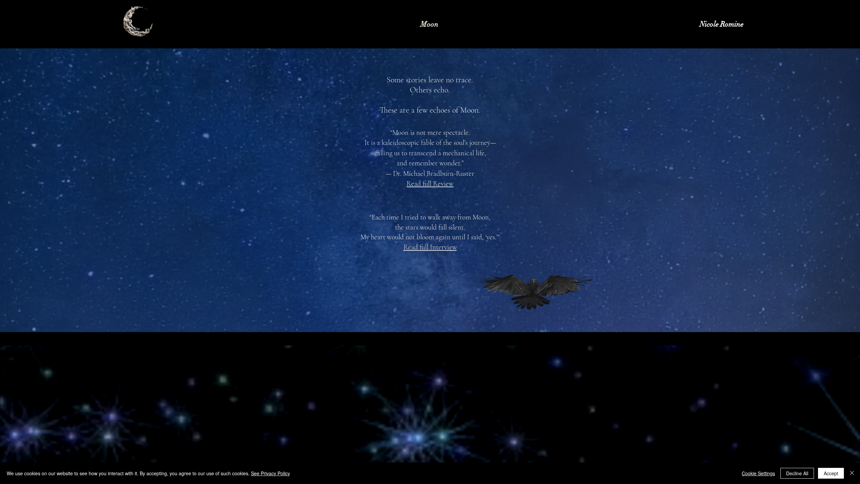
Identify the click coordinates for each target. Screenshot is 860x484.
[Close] (852, 473)
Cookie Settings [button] (758, 473)
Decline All (797, 473)
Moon (429, 24)
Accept (831, 473)
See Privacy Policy (270, 473)
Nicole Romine (721, 24)
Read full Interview (430, 247)
